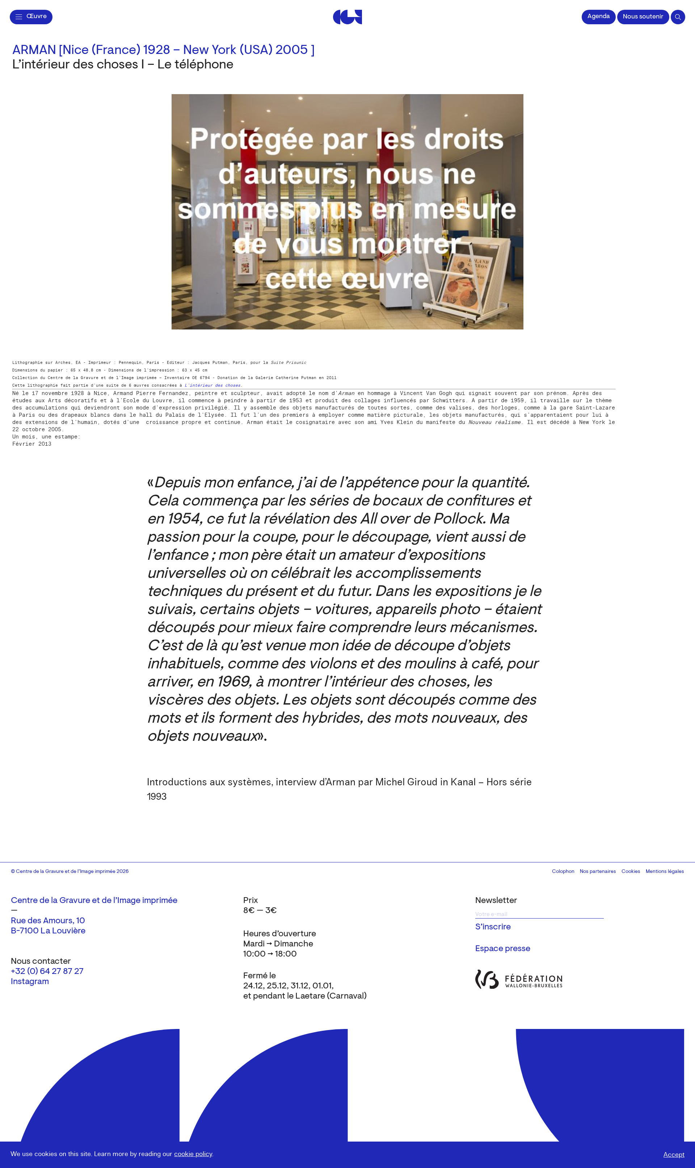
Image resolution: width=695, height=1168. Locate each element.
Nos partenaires (598, 872)
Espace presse (502, 949)
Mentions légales (665, 872)
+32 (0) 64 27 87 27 (47, 971)
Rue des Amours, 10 (48, 921)
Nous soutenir (643, 17)
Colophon (563, 872)
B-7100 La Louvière (48, 931)
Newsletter (496, 900)
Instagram (30, 982)
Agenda (598, 16)
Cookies (631, 872)
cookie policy (193, 1154)
